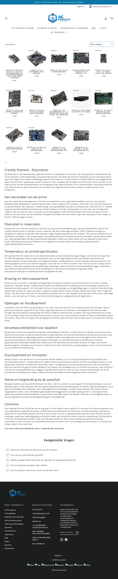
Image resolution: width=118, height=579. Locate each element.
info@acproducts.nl (40, 527)
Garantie (8, 527)
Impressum (9, 534)
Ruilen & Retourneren (13, 520)
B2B (94, 28)
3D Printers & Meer (23, 28)
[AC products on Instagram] (61, 539)
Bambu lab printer (56, 428)
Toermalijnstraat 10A (40, 513)
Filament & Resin (47, 28)
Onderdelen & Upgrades (74, 28)
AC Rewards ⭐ (59, 32)
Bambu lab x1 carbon (37, 428)
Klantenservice (10, 531)
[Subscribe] (77, 532)
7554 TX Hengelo (38, 517)
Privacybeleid (10, 513)
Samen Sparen (10, 510)
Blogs (7, 541)
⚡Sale (102, 28)
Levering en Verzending (14, 524)
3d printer (23, 428)
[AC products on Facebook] (66, 539)
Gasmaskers (9, 548)
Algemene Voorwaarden (14, 517)
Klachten (8, 545)
